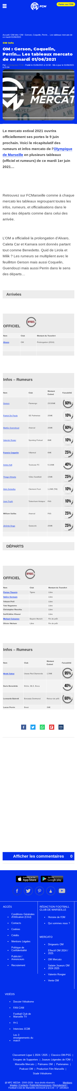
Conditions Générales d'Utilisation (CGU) (23, 915)
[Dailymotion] (51, 894)
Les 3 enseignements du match (23, 1038)
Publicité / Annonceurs (17, 958)
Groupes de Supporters (25, 1059)
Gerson (6, 403)
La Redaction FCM (14, 65)
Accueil (6, 35)
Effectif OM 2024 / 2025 (58, 952)
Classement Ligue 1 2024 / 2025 (30, 1055)
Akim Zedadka (9, 489)
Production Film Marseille (50, 1068)
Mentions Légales (20, 941)
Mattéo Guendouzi (11, 428)
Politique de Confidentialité (19, 949)
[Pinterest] (39, 894)
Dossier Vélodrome (23, 1001)
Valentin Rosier (9, 440)
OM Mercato (54, 959)
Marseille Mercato (24, 1064)
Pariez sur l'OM (65, 4)
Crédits (15, 935)
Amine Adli (7, 465)
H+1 (15, 1022)
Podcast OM (26, 1068)
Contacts (16, 923)
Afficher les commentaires (43, 856)
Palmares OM (45, 1064)
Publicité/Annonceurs (40, 1085)
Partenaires (62, 1064)
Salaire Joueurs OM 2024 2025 (59, 967)
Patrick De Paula (10, 416)
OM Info (14, 35)
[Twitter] (28, 894)
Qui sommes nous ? (59, 923)
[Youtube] (62, 894)
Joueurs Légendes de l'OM (56, 1059)
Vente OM (53, 980)
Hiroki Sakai (8, 674)
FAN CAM (18, 1007)
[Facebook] (17, 894)
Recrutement (18, 965)
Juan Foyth (8, 501)
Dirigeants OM (56, 944)
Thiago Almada (9, 477)
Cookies (15, 929)
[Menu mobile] (5, 6)
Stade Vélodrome (42, 1073)
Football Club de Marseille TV (22, 1015)
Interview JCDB (21, 1028)
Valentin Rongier (57, 974)
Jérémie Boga (9, 526)
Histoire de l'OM (56, 917)
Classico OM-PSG (61, 1055)
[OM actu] (38, 4)
